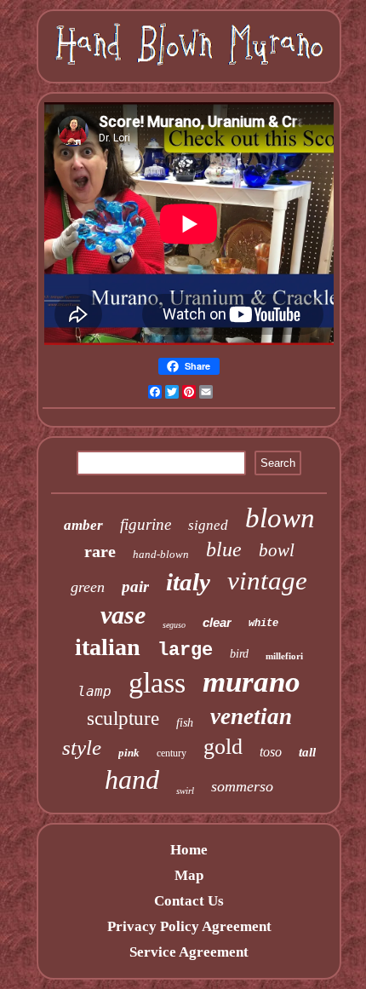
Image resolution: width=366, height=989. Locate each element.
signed (208, 525)
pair (135, 586)
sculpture (123, 718)
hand (132, 779)
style (81, 747)
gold (223, 746)
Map (188, 875)
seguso (174, 625)
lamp (94, 691)
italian (107, 647)
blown (280, 518)
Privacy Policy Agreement (189, 926)
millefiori (284, 656)
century (171, 753)
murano (251, 682)
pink (129, 752)
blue (224, 549)
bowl (277, 550)
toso (271, 752)
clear (217, 622)
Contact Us (189, 901)
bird (239, 653)
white (263, 624)
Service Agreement (189, 952)
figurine (145, 524)
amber (83, 525)
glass (157, 683)
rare (100, 551)
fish (184, 722)
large (185, 650)
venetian (251, 716)
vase (123, 615)
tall (307, 752)
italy (188, 581)
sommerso (242, 786)
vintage (267, 580)
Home (189, 850)
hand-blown (161, 554)
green (88, 586)
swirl (185, 790)
